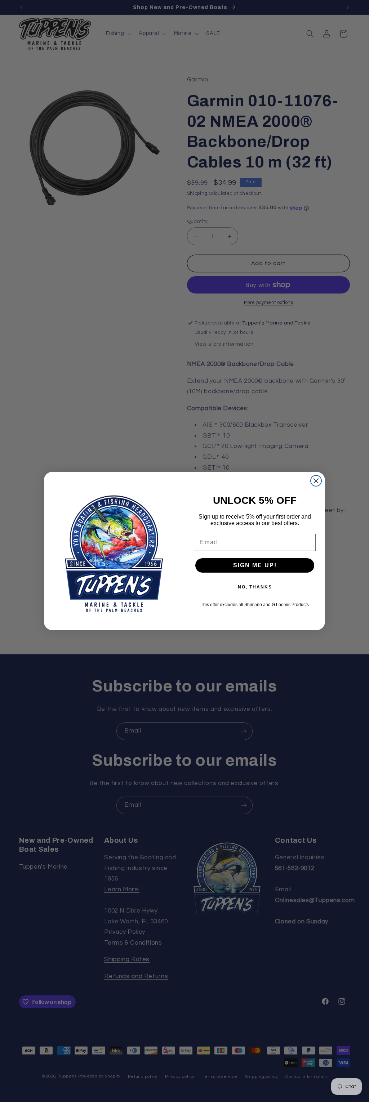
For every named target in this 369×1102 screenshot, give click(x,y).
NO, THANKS (255, 587)
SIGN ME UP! (255, 565)
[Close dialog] (316, 480)
